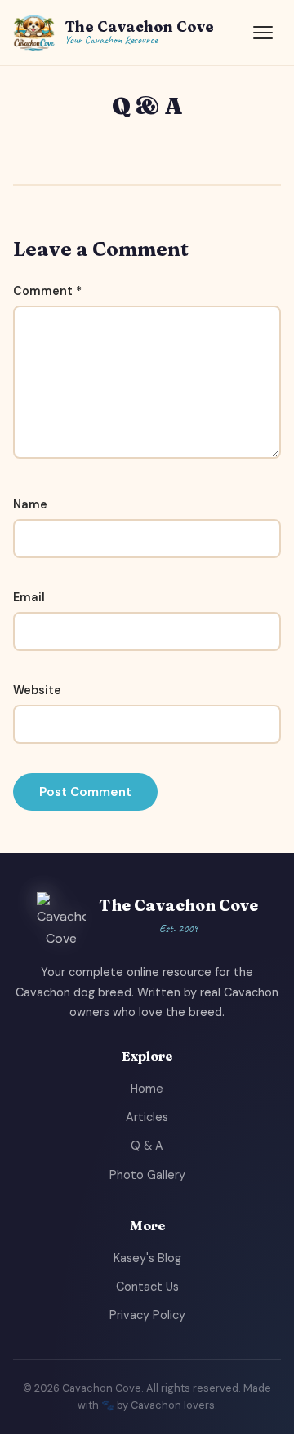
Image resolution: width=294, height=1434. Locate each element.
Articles (147, 1117)
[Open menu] (263, 33)
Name (30, 504)
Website (37, 690)
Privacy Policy (147, 1315)
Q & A (147, 1145)
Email (29, 597)
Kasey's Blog (147, 1258)
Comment (47, 291)
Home (147, 1088)
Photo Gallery (147, 1175)
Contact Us (147, 1286)
